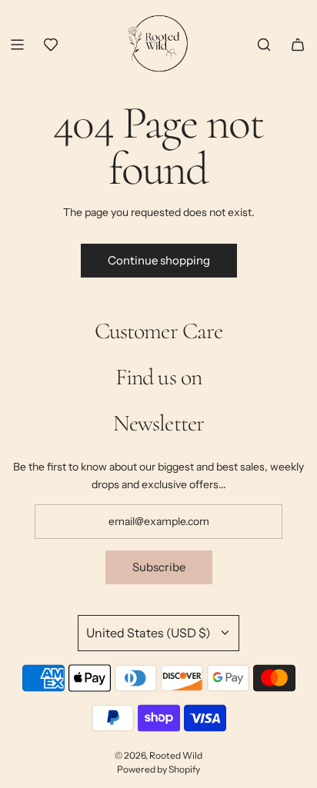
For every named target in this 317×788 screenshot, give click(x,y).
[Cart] (298, 45)
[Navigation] (17, 45)
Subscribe (158, 567)
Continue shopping (159, 260)
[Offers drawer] (51, 45)
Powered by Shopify (158, 769)
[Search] (264, 45)
